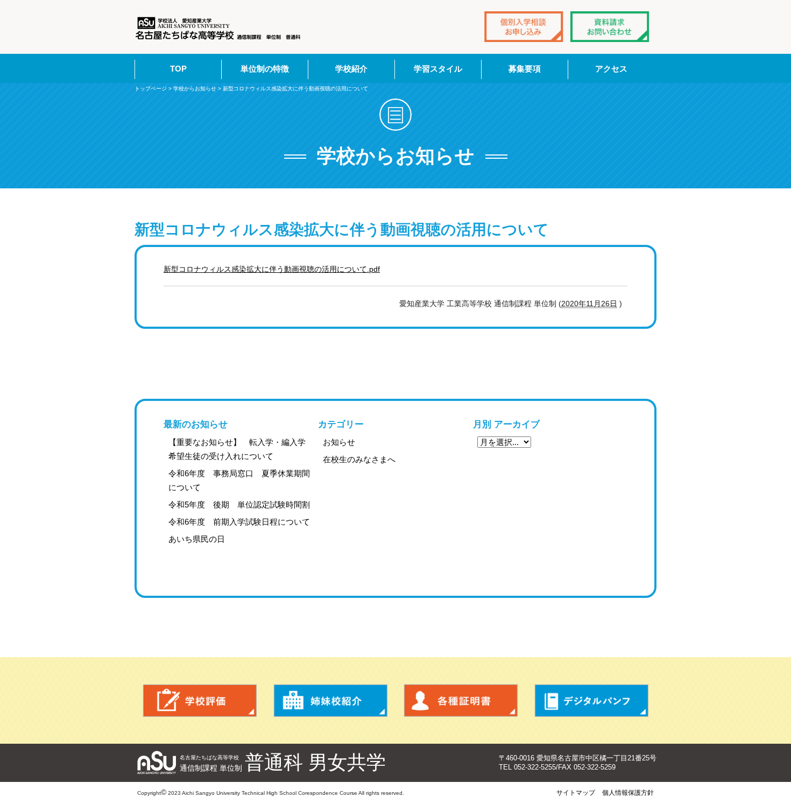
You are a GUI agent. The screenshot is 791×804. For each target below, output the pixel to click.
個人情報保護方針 (628, 792)
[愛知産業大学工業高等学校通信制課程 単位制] (218, 28)
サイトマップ (575, 792)
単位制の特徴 (265, 68)
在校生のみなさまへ (359, 459)
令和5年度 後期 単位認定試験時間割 (239, 504)
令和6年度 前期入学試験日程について (239, 521)
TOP (178, 68)
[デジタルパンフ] (591, 700)
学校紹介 (351, 68)
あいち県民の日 (196, 539)
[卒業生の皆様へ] (461, 700)
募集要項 (524, 68)
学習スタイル (438, 68)
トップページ (151, 88)
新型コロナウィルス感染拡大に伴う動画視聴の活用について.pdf (272, 269)
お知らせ (339, 442)
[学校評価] (200, 700)
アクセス (611, 68)
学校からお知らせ (194, 88)
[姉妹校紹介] (330, 700)
